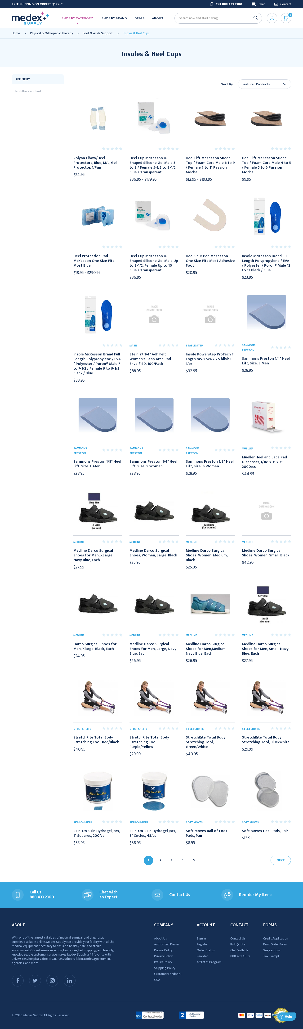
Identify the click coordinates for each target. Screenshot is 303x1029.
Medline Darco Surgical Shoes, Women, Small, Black (265, 553)
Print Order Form (275, 944)
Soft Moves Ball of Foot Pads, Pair (206, 833)
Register (202, 944)
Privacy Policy (163, 956)
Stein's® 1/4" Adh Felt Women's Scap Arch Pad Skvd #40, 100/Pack (150, 359)
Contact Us (237, 938)
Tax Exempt (271, 956)
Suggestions (272, 950)
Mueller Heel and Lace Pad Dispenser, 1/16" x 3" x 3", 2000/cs (264, 462)
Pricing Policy (163, 950)
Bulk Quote (237, 944)
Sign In (201, 938)
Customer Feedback (167, 974)
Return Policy (163, 962)
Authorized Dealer (166, 944)
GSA (157, 979)
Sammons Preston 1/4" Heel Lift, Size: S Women (153, 464)
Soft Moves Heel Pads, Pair (265, 831)
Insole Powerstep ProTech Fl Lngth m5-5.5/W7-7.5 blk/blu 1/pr (210, 359)
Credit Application (275, 938)
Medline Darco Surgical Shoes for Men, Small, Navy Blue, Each (265, 649)
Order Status (206, 950)
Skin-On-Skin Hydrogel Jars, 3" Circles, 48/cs (152, 833)
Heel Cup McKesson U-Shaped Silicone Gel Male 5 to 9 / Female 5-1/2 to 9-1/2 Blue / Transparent (152, 165)
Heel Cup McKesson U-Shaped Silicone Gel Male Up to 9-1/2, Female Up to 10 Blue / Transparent (153, 263)
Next (281, 860)
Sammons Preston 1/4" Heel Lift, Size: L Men (266, 361)
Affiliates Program (209, 962)
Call (229, 4)
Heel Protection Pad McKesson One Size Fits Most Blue (93, 261)
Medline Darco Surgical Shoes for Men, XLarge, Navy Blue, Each (93, 555)
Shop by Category (77, 18)
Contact (285, 4)
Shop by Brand (114, 18)
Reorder (202, 956)
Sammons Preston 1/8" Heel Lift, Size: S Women (210, 464)
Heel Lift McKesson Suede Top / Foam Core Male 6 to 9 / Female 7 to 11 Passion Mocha (210, 165)
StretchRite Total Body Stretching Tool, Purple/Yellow (149, 742)
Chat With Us (239, 950)
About (157, 18)
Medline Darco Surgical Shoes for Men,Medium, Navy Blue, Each (206, 649)
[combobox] (216, 18)
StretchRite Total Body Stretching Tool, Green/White (205, 742)
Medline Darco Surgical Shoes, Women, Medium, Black (206, 555)
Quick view (97, 118)
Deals (139, 18)
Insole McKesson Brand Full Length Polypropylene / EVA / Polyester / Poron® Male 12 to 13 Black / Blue (266, 263)
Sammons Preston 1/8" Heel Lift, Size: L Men (97, 464)
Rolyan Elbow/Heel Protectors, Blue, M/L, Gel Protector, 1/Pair (95, 163)
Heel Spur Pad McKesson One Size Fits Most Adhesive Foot (210, 261)
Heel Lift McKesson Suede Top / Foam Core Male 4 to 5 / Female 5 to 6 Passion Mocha (266, 165)
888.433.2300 (240, 956)
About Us (160, 938)
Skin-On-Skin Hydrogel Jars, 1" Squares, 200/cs (96, 833)
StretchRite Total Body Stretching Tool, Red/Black (96, 740)
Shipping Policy (164, 968)
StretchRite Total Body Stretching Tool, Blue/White (266, 740)
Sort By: (227, 84)
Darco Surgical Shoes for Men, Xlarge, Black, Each (94, 646)
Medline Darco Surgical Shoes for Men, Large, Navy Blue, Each (152, 649)
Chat (261, 4)
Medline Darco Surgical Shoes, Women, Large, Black (153, 553)
